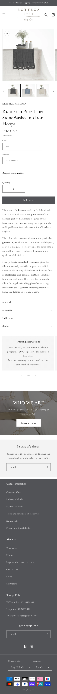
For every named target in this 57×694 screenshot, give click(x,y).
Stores (9, 576)
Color (4, 140)
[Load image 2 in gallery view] (28, 90)
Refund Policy (12, 520)
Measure (6, 154)
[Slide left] (3, 91)
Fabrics (9, 555)
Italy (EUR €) (17, 667)
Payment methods (14, 506)
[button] (3, 14)
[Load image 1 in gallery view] (14, 90)
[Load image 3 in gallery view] (42, 90)
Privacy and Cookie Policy (18, 527)
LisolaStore (11, 583)
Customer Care (13, 492)
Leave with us (28, 422)
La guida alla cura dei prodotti (20, 562)
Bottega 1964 (31, 690)
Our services (12, 569)
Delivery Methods (14, 499)
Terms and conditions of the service (22, 513)
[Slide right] (53, 91)
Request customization (13, 172)
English (39, 667)
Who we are (11, 547)
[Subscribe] (47, 467)
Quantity (6, 182)
